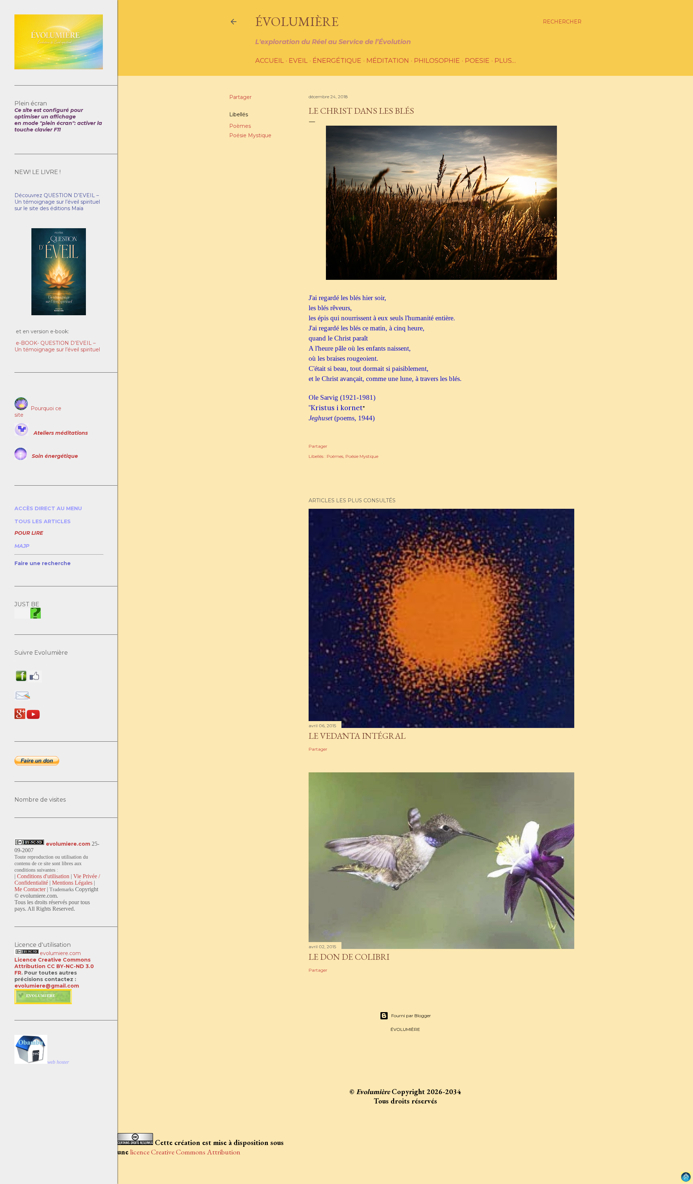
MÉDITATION (387, 61)
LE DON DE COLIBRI (349, 956)
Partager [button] (240, 97)
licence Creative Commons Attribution (185, 1152)
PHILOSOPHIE (437, 61)
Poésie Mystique (250, 135)
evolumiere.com (68, 844)
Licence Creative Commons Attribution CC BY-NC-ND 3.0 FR (54, 966)
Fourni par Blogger (411, 1015)
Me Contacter (29, 889)
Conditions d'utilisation (43, 876)
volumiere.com (62, 953)
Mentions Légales (72, 883)
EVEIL (298, 61)
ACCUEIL (269, 61)
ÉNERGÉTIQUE (337, 61)
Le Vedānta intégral (357, 735)
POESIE (477, 61)
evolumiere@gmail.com (46, 986)
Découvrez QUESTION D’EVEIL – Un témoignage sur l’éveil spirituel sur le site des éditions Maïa (57, 202)
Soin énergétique (55, 456)
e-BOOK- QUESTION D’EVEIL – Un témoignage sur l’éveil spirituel (57, 346)
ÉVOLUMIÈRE (297, 21)
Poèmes (240, 126)
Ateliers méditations (61, 433)
